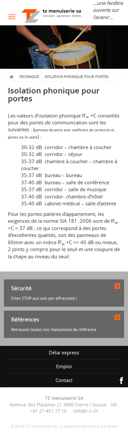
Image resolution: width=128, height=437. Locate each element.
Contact (64, 380)
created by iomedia (78, 426)
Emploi (64, 366)
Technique (29, 76)
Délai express (64, 352)
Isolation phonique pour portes (77, 76)
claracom (108, 426)
